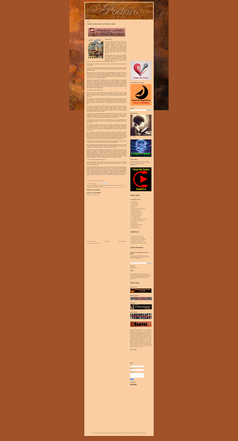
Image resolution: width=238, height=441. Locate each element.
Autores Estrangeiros (135, 204)
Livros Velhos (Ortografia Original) (137, 220)
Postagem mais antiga (122, 241)
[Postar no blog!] (104, 183)
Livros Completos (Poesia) (136, 216)
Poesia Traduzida (134, 226)
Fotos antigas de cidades (135, 211)
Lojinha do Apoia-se (134, 223)
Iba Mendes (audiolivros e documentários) (138, 239)
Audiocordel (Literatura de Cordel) (137, 236)
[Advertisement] (106, 231)
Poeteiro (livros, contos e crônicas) (137, 240)
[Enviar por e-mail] (103, 183)
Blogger (144, 432)
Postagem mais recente (91, 241)
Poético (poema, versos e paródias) (137, 237)
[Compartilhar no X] (105, 183)
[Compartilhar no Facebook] (106, 183)
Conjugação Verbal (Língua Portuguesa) (138, 208)
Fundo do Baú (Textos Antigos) (136, 212)
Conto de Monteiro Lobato (103, 185)
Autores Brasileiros (134, 202)
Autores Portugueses (135, 205)
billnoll (136, 432)
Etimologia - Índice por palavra (136, 209)
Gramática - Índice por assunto (136, 215)
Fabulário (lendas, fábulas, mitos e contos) (138, 241)
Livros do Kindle (134, 222)
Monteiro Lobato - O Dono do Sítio (92, 186)
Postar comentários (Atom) (94, 243)
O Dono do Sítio (100, 186)
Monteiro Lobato (110, 185)
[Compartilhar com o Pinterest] (107, 183)
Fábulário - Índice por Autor (136, 213)
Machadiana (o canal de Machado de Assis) (138, 243)
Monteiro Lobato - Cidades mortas (118, 185)
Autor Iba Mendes (134, 201)
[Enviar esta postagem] (101, 183)
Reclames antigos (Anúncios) (136, 227)
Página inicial (106, 241)
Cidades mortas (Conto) (95, 185)
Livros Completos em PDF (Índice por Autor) (139, 219)
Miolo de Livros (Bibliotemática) (136, 224)
